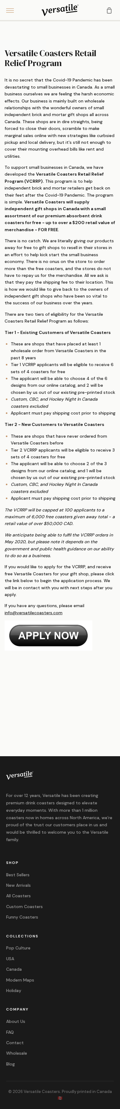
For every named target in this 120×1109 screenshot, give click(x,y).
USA (10, 958)
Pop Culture (18, 948)
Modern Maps (20, 980)
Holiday (13, 990)
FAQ (10, 1032)
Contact (15, 1042)
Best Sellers (18, 875)
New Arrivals (18, 885)
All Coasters (18, 895)
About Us (15, 1021)
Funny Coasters (22, 917)
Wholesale (16, 1053)
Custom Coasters (24, 906)
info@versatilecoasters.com (33, 612)
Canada (14, 969)
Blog (10, 1064)
